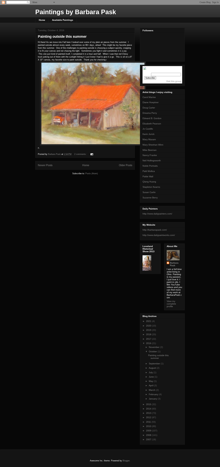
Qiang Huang (149, 181)
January (153, 398)
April (151, 385)
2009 (149, 430)
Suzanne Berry (150, 197)
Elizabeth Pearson (152, 123)
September (155, 363)
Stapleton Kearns (151, 187)
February (154, 394)
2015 (149, 404)
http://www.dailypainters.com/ (157, 213)
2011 (149, 422)
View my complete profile (171, 304)
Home (42, 20)
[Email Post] (91, 154)
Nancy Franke (150, 155)
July (151, 372)
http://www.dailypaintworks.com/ (159, 235)
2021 (149, 321)
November (154, 347)
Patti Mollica (149, 171)
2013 (149, 413)
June (151, 376)
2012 (149, 417)
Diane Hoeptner (151, 102)
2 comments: (80, 154)
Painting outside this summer (62, 36)
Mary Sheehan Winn (153, 144)
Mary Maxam (149, 139)
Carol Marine (149, 97)
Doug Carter (149, 107)
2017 (149, 339)
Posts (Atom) (91, 173)
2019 (149, 330)
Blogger (126, 460)
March (152, 390)
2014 (149, 408)
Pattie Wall (148, 176)
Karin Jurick (148, 134)
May (151, 381)
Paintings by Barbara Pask (75, 11)
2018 (149, 334)
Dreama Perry (150, 113)
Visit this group (173, 81)
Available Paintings (62, 20)
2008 (149, 435)
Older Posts (125, 165)
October (153, 351)
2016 (149, 343)
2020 (149, 325)
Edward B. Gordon (152, 118)
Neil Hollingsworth (152, 160)
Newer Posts (45, 165)
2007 (149, 439)
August (153, 368)
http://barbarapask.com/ (155, 230)
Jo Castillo (148, 128)
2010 (149, 426)
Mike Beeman (150, 150)
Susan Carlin (149, 192)
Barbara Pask (174, 264)
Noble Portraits (150, 166)
